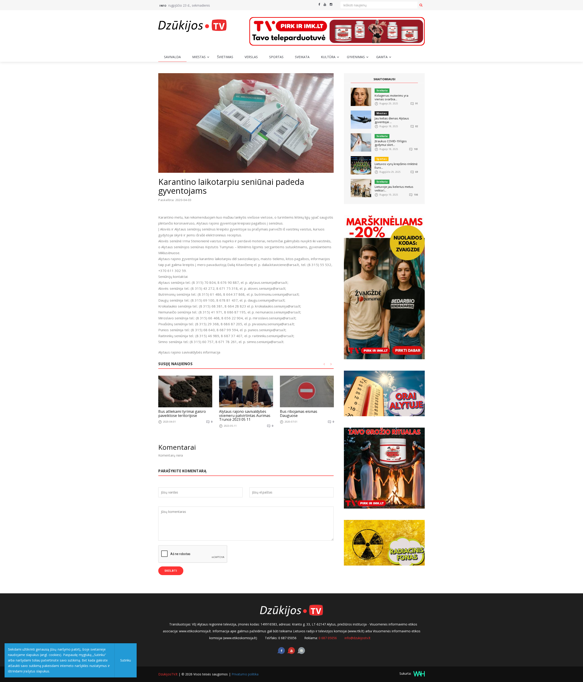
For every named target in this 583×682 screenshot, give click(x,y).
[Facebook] (319, 4)
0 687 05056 (328, 638)
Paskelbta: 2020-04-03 (175, 200)
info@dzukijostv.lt (358, 638)
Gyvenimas (356, 57)
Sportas (276, 57)
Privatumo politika (245, 674)
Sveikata (302, 57)
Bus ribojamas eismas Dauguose (298, 413)
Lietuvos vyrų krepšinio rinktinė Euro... (396, 166)
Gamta (382, 57)
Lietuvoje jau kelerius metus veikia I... (394, 188)
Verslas (251, 57)
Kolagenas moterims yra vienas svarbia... (391, 97)
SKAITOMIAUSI (384, 79)
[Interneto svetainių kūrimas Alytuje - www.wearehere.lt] (418, 673)
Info (162, 5)
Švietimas (225, 57)
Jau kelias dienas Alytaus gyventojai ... (392, 120)
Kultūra (328, 57)
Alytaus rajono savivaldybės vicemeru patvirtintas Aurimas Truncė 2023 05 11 (244, 415)
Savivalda (172, 57)
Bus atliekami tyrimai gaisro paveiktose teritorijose (182, 413)
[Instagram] (331, 4)
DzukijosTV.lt (168, 674)
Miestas (199, 57)
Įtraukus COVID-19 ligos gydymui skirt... (391, 143)
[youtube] (324, 4)
